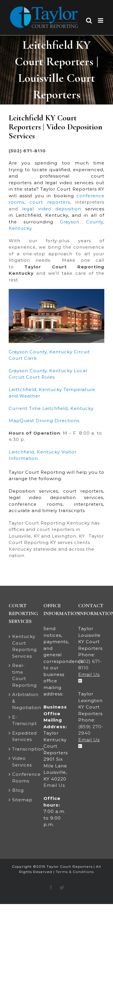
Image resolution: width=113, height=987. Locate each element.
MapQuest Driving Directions (44, 420)
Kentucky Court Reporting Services (22, 646)
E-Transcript (22, 720)
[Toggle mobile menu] (101, 20)
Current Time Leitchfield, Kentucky (51, 408)
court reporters (50, 202)
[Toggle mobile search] (89, 20)
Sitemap (22, 799)
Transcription (22, 749)
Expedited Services (22, 736)
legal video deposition (51, 209)
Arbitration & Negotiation (22, 701)
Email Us (54, 785)
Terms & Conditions (75, 872)
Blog (18, 790)
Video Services (22, 761)
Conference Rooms (22, 777)
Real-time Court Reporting (22, 675)
